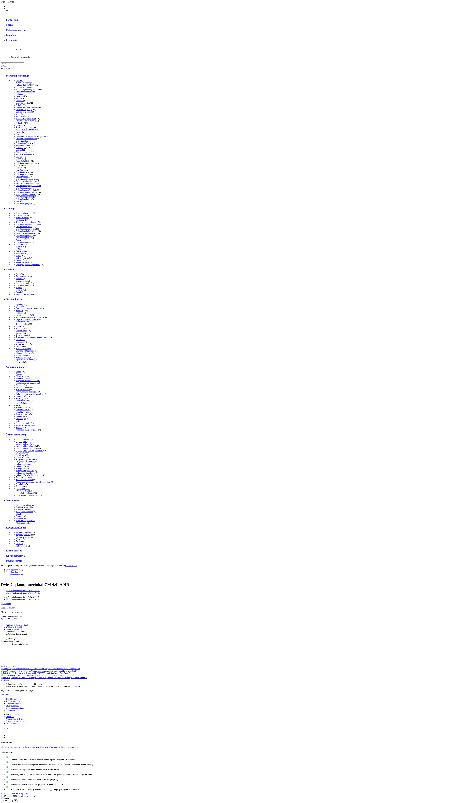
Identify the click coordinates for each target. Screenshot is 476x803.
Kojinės (19, 247)
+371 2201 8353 (76, 686)
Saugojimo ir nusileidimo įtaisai (28, 381)
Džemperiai (20, 215)
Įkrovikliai (20, 342)
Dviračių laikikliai (23, 174)
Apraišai (19, 374)
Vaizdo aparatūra (22, 344)
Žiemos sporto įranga (17, 434)
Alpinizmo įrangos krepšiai (26, 430)
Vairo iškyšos (21, 116)
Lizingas (15, 618)
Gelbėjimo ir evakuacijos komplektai (30, 394)
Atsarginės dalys (22, 491)
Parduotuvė (12, 20)
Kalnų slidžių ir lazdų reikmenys (28, 475)
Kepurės (19, 260)
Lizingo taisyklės (12, 706)
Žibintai (19, 333)
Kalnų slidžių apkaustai (25, 471)
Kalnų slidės (21, 468)
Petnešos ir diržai (22, 262)
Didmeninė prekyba (16, 30)
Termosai (19, 328)
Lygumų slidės (21, 442)
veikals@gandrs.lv (21, 794)
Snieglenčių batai (22, 457)
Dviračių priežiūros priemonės (27, 179)
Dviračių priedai (22, 177)
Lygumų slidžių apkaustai (26, 446)
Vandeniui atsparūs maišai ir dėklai (29, 317)
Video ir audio (21, 546)
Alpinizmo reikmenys (24, 425)
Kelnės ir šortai (22, 218)
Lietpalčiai (20, 244)
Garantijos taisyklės (13, 703)
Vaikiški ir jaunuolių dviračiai (27, 89)
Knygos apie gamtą (23, 532)
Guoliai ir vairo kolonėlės (26, 139)
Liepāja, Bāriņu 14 (14, 629)
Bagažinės (20, 170)
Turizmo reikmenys (23, 349)
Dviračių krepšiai (22, 172)
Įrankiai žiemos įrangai (25, 493)
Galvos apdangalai (23, 251)
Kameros (19, 96)
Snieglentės (20, 455)
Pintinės (19, 168)
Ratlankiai (20, 101)
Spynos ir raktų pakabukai (26, 351)
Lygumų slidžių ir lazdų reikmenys (29, 451)
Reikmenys (20, 419)
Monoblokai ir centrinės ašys (27, 130)
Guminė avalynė (22, 281)
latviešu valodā (71, 566)
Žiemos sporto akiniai (24, 480)
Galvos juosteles (22, 258)
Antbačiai (19, 201)
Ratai (18, 98)
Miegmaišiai (20, 306)
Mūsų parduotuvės (15, 555)
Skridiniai (20, 385)
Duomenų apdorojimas (15, 708)
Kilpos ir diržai (22, 396)
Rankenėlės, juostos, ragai (26, 119)
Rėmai (18, 132)
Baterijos (19, 346)
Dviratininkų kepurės (24, 203)
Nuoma (10, 24)
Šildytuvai (20, 362)
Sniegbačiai (20, 484)
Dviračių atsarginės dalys (25, 92)
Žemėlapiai (20, 541)
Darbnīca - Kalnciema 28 (17, 634)
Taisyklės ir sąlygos (13, 699)
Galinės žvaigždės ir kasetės (27, 107)
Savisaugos (20, 398)
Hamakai (19, 313)
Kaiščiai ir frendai (23, 390)
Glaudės (19, 514)
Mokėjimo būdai (12, 714)
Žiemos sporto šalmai (24, 477)
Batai (18, 274)
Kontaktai (11, 35)
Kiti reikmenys (21, 518)
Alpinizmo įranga (15, 367)
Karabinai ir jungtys (23, 378)
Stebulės (19, 105)
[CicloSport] (6, 604)
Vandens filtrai (21, 331)
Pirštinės (19, 249)
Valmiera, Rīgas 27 (14, 627)
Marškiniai (20, 220)
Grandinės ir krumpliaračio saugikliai (30, 136)
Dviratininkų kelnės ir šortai (27, 192)
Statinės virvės (21, 407)
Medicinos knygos (23, 537)
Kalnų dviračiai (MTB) (25, 85)
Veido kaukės (21, 253)
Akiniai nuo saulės (23, 145)
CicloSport (11, 608)
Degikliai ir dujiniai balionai (27, 319)
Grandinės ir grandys (24, 110)
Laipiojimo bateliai (23, 283)
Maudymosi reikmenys (25, 505)
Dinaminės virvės (23, 410)
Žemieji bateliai (22, 276)
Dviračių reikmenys (23, 141)
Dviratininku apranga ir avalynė (28, 186)
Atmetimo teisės (12, 710)
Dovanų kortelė (14, 560)
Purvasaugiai (21, 148)
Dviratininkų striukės (24, 188)
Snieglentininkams (23, 453)
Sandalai (19, 279)
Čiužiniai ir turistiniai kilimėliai (28, 308)
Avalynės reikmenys (24, 294)
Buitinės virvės (22, 416)
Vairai (18, 114)
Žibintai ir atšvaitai (23, 152)
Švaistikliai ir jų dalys (24, 127)
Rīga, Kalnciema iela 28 (18, 625)
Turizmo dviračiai (23, 83)
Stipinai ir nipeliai (23, 103)
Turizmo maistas (22, 324)
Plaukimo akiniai (22, 507)
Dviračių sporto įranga (17, 75)
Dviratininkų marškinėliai (26, 190)
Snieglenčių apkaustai (24, 459)
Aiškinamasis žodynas (14, 719)
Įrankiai (19, 165)
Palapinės (19, 304)
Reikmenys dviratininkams (26, 183)
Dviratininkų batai (23, 199)
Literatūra (19, 544)
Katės (18, 421)
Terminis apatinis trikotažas (26, 222)
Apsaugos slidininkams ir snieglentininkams (33, 482)
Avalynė (10, 269)
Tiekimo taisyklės (13, 701)
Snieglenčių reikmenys (25, 462)
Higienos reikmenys (23, 353)
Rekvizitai (10, 717)
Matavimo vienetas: (8, 612)
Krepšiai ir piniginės (24, 315)
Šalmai (18, 372)
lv (6, 6)
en (7, 11)
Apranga (10, 208)
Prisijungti (5, 695)
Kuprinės (19, 311)
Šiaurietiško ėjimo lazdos (25, 521)
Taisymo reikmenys (23, 357)
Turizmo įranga (14, 299)
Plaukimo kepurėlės (23, 509)
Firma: (4, 608)
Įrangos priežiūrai (23, 489)
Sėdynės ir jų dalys (23, 112)
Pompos (19, 157)
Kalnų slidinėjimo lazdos (25, 473)
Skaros (18, 256)
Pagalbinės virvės (23, 412)
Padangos (19, 94)
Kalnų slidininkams (23, 464)
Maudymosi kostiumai (24, 512)
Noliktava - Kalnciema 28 (17, 632)
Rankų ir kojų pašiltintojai (26, 195)
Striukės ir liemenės (24, 213)
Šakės (18, 134)
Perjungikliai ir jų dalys (25, 121)
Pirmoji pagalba (22, 355)
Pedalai (19, 125)
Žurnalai (19, 539)
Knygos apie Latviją (24, 535)
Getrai (18, 292)
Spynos (19, 150)
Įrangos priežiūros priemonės (27, 495)
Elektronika (20, 340)
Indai (18, 326)
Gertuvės (19, 159)
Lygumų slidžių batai (24, 444)
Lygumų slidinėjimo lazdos (26, 448)
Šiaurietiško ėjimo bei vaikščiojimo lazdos (32, 337)
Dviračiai (19, 80)
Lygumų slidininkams (24, 439)
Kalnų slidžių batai (23, 466)
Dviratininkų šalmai (23, 143)
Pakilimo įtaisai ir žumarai (26, 383)
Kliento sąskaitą (14, 550)
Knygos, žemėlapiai (16, 527)
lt (6, 8)
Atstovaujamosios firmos (15, 721)
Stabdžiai (19, 123)
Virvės (18, 405)
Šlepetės (19, 288)
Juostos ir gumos (22, 414)
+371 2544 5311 (7, 794)
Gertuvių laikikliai (23, 161)
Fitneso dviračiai (22, 87)
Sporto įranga (13, 500)
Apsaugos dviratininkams (26, 181)
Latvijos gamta (11, 723)
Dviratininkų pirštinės (24, 197)
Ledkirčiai (20, 403)
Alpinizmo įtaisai (22, 376)
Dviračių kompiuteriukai (25, 163)
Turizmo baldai (22, 335)
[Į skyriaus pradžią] (4, 66)
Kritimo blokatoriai (23, 387)
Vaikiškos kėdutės (23, 154)
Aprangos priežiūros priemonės (28, 265)
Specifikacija (6, 618)
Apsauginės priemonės (25, 360)
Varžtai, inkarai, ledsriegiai (26, 392)
